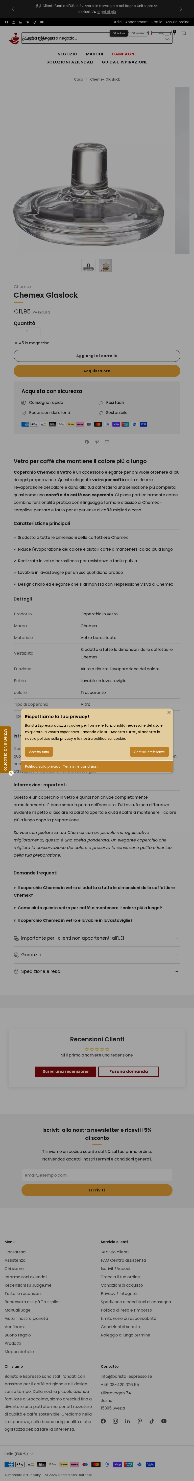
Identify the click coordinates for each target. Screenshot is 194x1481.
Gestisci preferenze (149, 752)
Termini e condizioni (80, 766)
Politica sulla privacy (42, 766)
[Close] (169, 712)
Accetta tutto (39, 752)
